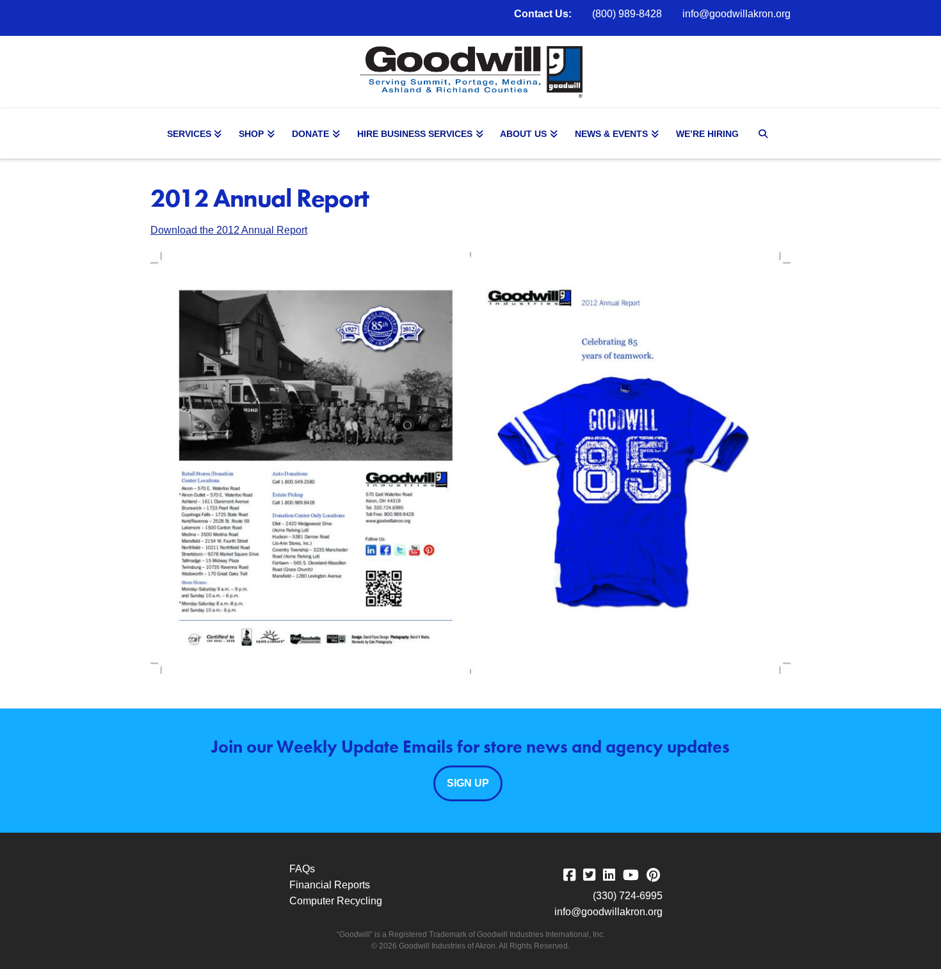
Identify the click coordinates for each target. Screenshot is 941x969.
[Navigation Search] (765, 133)
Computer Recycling (335, 900)
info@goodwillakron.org (736, 13)
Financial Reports (329, 884)
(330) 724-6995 (628, 895)
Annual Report (273, 230)
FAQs (302, 868)
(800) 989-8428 (627, 13)
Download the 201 (192, 230)
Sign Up (468, 783)
